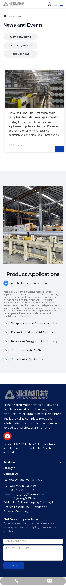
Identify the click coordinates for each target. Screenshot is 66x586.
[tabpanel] (34, 111)
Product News (21, 54)
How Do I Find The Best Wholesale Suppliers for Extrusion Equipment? (33, 115)
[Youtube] (7, 436)
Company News (20, 37)
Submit (13, 565)
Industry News (20, 45)
